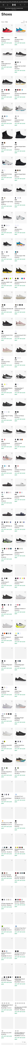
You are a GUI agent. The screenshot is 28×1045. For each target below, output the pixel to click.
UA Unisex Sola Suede (6, 874)
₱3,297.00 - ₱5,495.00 (20, 1009)
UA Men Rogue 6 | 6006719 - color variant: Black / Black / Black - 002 (2, 605)
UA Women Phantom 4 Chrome (6, 953)
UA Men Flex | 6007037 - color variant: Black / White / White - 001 (2, 225)
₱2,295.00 (3, 65)
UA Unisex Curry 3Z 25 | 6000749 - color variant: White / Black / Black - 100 (2, 1031)
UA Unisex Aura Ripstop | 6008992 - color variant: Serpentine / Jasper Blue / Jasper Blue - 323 (22, 873)
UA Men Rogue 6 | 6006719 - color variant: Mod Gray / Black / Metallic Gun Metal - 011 (11, 605)
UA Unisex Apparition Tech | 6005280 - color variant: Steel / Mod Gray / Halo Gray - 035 (4, 899)
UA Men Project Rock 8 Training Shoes (20, 979)
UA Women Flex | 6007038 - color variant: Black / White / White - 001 (15, 198)
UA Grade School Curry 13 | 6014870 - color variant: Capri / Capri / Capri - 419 (22, 278)
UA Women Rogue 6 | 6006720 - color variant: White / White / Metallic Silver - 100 (20, 578)
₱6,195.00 (3, 41)
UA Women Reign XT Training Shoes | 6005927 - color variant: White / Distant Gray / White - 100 (18, 384)
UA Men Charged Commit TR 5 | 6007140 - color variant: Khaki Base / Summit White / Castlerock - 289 (8, 548)
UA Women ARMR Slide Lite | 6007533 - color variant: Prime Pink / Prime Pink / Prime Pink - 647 (8, 492)
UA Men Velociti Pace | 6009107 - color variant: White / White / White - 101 (22, 741)
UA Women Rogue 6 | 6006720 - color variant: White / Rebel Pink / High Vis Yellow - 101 (22, 578)
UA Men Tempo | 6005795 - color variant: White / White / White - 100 (18, 687)
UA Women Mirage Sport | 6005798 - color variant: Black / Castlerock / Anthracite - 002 (2, 661)
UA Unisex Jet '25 (5, 255)
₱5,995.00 (17, 283)
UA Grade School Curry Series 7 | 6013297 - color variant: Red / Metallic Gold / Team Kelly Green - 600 (22, 847)
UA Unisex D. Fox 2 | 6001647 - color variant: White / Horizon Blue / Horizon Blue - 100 (15, 794)
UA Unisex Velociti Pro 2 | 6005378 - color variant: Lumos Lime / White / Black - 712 (6, 768)
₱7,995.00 (17, 257)
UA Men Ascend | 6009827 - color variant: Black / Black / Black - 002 (18, 439)
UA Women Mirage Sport (6, 664)
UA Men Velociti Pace (19, 745)
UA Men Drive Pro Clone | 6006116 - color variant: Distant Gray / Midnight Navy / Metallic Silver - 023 (2, 170)
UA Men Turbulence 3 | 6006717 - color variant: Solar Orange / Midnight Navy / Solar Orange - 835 (4, 633)
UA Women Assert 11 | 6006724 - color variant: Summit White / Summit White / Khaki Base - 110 (20, 548)
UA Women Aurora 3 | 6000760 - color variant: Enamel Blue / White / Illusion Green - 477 (4, 714)
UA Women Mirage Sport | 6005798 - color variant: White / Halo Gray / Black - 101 (4, 661)
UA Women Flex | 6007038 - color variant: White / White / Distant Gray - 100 (18, 198)
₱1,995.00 (17, 497)
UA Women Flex (18, 201)
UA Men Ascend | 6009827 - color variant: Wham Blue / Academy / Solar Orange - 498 (22, 439)
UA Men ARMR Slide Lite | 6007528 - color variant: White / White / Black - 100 (6, 522)
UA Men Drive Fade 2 (19, 120)
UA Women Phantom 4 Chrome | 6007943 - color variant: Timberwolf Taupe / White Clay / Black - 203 (2, 951)
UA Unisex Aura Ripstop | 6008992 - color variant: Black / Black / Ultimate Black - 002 (24, 873)
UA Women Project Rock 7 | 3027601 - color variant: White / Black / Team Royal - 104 (15, 926)
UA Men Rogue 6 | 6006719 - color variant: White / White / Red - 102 (2, 607)
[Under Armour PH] (14, 5)
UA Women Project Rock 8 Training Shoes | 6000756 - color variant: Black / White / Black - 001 (2, 1003)
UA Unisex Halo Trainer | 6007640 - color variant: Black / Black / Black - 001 (15, 899)
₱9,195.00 (3, 148)
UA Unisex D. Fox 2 (19, 796)
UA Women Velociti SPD (6, 745)
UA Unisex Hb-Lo (18, 229)
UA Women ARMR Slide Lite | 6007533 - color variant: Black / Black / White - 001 (2, 492)
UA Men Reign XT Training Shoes (7, 416)
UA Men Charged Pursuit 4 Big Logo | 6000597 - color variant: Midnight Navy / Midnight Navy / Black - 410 (11, 847)
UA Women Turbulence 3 (20, 608)
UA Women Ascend (5, 443)
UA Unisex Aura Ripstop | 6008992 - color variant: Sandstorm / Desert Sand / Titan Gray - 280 (15, 875)
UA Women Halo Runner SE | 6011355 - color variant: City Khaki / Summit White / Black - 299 (2, 305)
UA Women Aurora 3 (5, 717)
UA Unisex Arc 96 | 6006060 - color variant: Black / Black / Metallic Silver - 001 (15, 358)
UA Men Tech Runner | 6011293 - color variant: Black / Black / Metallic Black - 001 (15, 412)
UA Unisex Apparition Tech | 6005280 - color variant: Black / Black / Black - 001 (2, 899)
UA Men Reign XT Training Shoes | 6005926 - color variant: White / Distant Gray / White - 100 (4, 412)
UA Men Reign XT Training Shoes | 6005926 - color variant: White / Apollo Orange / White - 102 (6, 412)
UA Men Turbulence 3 (6, 637)
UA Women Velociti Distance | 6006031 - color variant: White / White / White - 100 (20, 633)
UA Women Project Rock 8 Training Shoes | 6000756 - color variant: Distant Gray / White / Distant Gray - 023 (6, 1003)
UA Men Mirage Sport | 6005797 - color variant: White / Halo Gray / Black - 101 (18, 661)
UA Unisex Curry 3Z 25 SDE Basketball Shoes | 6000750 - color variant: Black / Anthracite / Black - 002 (15, 1003)
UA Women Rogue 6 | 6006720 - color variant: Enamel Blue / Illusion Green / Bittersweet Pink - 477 (24, 578)
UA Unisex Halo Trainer (20, 901)
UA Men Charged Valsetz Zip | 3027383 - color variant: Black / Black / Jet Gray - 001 (15, 142)
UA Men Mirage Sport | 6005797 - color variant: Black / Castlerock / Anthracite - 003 (15, 661)
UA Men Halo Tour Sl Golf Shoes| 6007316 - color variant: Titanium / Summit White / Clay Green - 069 (18, 62)
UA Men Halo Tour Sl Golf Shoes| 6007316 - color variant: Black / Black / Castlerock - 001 (15, 62)
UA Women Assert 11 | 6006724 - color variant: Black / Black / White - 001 (15, 548)
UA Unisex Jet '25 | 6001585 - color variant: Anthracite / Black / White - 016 (2, 252)
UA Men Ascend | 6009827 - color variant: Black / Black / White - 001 (15, 439)
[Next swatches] (12, 278)
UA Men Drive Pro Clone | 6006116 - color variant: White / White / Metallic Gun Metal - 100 (4, 170)
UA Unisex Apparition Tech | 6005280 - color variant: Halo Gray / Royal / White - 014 (11, 899)
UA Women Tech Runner (20, 469)
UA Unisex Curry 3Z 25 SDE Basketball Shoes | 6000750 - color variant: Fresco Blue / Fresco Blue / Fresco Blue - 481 (22, 1003)
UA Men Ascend (18, 443)
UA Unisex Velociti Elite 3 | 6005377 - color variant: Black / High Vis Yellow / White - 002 (15, 768)
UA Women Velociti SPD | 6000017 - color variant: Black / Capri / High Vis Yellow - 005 (4, 741)
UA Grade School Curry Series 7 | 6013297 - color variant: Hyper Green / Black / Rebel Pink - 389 (18, 847)
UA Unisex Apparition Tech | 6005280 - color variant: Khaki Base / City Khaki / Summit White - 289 (8, 899)
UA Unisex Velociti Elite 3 (20, 771)
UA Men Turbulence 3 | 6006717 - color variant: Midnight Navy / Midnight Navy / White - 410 (11, 633)
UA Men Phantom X (5, 93)
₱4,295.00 (17, 203)
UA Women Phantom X (6, 120)
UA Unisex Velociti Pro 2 (6, 771)
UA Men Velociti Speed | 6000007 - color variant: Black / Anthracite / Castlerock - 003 (2, 794)
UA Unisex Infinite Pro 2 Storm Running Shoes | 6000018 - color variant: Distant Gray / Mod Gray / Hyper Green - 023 (18, 1031)
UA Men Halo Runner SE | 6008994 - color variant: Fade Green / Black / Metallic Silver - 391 (18, 305)
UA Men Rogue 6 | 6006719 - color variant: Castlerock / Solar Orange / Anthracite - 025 (4, 605)
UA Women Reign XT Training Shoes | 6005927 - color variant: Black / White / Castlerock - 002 (15, 384)
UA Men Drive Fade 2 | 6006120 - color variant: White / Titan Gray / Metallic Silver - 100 (18, 116)
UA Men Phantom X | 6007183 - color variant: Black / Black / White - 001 (2, 90)
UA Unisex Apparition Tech (7, 903)
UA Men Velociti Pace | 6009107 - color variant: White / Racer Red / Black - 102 (18, 741)
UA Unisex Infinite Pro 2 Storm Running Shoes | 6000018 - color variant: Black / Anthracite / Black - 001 (15, 1031)
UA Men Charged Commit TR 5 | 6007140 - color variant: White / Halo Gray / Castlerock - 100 (2, 550)
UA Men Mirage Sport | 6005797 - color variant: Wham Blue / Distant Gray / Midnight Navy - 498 (20, 661)
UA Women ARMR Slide (20, 496)
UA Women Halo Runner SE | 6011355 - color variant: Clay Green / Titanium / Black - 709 (4, 305)
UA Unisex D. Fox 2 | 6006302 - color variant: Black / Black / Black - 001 (15, 821)
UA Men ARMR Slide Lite (6, 526)
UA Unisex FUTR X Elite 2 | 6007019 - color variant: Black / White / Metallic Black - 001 (15, 951)
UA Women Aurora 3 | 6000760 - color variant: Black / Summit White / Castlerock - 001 (8, 714)
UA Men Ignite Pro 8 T (6, 63)
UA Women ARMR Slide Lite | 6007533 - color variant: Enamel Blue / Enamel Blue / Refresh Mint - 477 (2, 494)
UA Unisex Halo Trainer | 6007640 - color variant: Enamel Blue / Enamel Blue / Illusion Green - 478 (22, 899)
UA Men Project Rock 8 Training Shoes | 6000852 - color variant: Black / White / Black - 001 (15, 977)
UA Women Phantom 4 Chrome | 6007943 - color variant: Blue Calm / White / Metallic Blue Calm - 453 (6, 951)
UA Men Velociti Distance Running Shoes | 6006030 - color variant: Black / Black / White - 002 (2, 384)
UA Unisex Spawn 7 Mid (20, 255)
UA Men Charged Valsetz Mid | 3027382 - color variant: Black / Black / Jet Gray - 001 (15, 170)
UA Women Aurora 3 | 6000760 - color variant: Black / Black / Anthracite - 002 (11, 714)
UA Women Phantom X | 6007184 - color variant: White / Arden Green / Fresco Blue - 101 (6, 116)
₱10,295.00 (3, 175)
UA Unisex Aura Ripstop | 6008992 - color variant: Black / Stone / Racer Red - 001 (15, 873)
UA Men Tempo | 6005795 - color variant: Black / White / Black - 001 (15, 687)
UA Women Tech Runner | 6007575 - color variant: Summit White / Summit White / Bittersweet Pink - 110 (18, 466)
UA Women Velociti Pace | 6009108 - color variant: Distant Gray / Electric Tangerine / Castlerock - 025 (2, 466)
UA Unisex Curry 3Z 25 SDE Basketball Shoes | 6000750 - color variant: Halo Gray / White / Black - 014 (18, 1003)
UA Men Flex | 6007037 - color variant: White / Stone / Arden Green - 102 (8, 225)
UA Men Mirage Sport (19, 664)
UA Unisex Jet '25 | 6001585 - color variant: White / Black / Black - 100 (6, 252)
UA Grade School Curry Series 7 (20, 850)
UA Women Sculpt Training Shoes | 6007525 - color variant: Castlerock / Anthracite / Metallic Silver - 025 (2, 198)
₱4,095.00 (3, 444)
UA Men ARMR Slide (19, 526)
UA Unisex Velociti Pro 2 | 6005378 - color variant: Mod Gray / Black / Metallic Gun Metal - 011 (4, 768)
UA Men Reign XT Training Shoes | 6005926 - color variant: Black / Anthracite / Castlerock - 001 (2, 412)
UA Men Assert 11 (5, 582)
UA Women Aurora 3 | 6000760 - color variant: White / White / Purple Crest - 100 (2, 714)
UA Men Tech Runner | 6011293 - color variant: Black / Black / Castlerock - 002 (18, 412)
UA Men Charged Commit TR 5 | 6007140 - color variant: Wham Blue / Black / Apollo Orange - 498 (11, 548)
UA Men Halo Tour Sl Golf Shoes (20, 66)
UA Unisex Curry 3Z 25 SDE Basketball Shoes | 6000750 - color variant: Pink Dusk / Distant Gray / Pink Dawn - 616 (24, 1003)
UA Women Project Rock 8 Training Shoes (7, 1005)
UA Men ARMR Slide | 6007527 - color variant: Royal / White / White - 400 (24, 522)
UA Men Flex (4, 229)
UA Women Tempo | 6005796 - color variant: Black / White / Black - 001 (2, 687)
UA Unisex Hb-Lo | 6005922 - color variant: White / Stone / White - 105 (18, 225)
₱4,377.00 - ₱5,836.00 (6, 876)
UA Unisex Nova (4, 979)
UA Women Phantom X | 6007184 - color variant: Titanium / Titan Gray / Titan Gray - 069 (2, 116)
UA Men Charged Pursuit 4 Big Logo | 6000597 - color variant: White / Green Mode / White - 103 (8, 847)
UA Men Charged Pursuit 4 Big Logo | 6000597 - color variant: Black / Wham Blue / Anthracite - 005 (6, 847)
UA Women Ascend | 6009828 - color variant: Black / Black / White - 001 (2, 439)
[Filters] (26, 22)
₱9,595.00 (3, 310)
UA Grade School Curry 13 (20, 282)
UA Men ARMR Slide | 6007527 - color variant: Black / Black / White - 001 (18, 522)
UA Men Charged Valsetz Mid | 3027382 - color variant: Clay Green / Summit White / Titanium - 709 (20, 170)
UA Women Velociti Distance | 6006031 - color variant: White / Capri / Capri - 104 (18, 633)
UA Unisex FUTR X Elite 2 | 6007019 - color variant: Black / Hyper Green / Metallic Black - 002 (18, 951)
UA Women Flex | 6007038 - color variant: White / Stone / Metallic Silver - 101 (20, 198)
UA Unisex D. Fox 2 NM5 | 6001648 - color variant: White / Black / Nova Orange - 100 (2, 821)
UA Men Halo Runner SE (20, 308)
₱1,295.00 (3, 501)
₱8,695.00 (3, 471)
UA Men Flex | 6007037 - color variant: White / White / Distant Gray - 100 (6, 225)
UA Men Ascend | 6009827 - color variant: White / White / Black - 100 (20, 439)
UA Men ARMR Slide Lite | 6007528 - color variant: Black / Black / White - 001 (2, 522)
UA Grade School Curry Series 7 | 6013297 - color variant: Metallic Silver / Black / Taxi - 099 (15, 847)
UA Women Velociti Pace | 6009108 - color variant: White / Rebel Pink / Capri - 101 (4, 466)
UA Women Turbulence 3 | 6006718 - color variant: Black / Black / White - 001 (20, 605)
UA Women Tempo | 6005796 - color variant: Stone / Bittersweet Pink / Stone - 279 (4, 687)
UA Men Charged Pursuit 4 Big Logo (7, 850)
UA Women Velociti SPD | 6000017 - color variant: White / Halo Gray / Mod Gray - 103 (2, 741)
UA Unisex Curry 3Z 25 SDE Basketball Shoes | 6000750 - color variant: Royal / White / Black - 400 (20, 1003)
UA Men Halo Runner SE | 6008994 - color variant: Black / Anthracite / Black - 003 (20, 305)
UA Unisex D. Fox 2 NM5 (6, 822)
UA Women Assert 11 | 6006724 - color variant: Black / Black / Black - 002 (18, 548)
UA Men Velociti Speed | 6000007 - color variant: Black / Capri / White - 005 (8, 794)
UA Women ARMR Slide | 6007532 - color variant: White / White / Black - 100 (15, 492)
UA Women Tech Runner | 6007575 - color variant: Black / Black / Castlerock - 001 (15, 466)
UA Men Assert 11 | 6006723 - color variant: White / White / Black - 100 (4, 578)
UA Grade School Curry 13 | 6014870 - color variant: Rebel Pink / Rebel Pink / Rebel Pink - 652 (24, 278)
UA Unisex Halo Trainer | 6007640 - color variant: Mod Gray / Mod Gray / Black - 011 (18, 899)
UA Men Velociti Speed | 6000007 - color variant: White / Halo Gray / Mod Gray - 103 (4, 794)
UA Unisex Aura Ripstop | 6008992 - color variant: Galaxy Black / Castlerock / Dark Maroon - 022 (18, 873)
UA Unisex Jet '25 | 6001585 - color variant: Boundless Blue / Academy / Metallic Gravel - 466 (4, 252)
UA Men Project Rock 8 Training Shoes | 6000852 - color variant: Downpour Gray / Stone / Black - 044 (18, 977)
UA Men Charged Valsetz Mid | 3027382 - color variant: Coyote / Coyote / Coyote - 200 (18, 170)
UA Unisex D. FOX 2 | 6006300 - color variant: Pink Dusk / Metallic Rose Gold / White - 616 (2, 358)
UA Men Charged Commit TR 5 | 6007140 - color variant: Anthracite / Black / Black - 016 (4, 548)
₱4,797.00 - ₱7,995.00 (6, 905)
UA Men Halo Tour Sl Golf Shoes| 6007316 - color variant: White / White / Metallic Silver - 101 (20, 62)
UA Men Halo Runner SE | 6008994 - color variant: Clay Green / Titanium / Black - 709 (22, 305)
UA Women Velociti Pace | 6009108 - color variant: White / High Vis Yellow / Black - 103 (8, 466)
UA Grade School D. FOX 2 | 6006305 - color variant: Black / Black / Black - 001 (2, 331)
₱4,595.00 (17, 583)
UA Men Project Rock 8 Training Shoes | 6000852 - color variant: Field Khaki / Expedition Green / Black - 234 (20, 977)
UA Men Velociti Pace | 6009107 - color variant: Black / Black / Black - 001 (15, 741)
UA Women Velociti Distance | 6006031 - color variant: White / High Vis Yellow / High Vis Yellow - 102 (15, 633)
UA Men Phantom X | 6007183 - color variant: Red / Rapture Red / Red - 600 (6, 90)
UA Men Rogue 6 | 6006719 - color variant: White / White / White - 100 (6, 605)
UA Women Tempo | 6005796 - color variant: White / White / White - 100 (6, 687)
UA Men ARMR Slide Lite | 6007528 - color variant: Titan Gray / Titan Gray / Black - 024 (4, 522)
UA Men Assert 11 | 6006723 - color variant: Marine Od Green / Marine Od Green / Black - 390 (6, 578)
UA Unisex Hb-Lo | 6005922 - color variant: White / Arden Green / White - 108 (15, 225)
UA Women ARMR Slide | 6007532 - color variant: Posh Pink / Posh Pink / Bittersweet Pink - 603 (20, 492)
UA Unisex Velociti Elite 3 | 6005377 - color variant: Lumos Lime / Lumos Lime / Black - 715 (18, 768)
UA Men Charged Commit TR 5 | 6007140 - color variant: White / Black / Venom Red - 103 (6, 548)
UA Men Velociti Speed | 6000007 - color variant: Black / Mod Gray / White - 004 (6, 794)
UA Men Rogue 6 (5, 610)
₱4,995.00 (3, 257)
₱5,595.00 (3, 336)
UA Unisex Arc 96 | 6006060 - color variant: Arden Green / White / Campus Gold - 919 (20, 358)
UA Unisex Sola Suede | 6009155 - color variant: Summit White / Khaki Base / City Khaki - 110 (6, 873)
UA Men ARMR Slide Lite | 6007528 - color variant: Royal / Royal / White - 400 (11, 522)
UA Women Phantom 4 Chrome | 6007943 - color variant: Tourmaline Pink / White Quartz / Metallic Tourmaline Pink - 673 (4, 951)
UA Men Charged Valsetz (6, 146)
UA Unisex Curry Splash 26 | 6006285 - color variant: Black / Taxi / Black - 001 (15, 90)
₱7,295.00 (17, 230)
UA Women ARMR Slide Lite (6, 499)
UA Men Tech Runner (19, 415)
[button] (20, 4)
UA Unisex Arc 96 (18, 361)
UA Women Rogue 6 (19, 582)
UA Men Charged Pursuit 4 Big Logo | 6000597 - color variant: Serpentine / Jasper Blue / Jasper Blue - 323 (4, 847)
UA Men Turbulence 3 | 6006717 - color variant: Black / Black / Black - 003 (6, 633)
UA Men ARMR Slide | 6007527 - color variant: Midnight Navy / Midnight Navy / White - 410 (15, 522)
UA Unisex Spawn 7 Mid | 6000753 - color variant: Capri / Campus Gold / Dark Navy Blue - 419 (15, 252)
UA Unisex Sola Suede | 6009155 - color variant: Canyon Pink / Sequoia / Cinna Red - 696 (4, 873)
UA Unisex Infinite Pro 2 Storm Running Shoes (20, 1033)
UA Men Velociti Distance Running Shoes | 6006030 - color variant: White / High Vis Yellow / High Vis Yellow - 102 (4, 384)
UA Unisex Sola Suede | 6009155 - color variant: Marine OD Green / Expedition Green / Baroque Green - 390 (2, 873)
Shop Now (14, 9)
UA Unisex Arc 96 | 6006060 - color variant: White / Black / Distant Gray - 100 (18, 358)
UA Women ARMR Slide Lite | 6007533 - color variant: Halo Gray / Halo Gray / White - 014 (4, 492)
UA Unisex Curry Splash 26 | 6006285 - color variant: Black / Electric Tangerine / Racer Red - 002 (18, 90)
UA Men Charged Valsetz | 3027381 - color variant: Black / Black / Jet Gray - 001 (2, 142)
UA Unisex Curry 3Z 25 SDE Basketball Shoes (21, 1008)
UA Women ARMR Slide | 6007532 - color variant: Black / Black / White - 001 (18, 492)
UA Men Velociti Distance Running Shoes (6, 389)
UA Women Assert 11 (19, 552)
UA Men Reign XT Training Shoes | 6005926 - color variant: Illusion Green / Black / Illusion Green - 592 (8, 412)
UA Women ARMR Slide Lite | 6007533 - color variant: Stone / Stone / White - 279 (11, 492)
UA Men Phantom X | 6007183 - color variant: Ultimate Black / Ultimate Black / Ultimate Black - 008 (8, 90)
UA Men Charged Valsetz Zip (20, 147)
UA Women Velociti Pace (6, 469)
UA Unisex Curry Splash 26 (20, 93)
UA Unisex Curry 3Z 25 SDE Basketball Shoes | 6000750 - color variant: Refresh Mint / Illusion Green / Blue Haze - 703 (15, 1005)
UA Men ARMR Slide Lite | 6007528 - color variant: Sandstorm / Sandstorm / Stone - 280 (8, 522)
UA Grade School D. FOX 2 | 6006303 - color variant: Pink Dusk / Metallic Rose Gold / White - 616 (15, 331)
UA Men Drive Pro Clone (6, 174)
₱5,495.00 (3, 1034)
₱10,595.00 (3, 773)
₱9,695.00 (17, 149)
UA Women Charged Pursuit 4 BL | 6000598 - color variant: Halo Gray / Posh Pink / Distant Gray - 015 (15, 714)
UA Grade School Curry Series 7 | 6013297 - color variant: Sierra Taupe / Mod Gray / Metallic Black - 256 (20, 847)
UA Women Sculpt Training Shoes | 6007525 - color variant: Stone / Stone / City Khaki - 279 (4, 198)
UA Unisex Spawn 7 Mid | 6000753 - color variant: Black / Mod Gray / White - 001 (18, 252)
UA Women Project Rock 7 (20, 928)
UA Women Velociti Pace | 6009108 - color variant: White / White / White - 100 (6, 466)
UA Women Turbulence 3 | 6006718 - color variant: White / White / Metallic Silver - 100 (15, 605)
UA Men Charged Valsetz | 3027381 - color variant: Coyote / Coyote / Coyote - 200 (4, 142)
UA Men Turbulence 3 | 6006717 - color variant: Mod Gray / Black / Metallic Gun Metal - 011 (8, 633)
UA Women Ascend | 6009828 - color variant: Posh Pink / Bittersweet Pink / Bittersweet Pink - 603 (4, 439)
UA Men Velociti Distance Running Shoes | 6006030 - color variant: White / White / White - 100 (6, 384)
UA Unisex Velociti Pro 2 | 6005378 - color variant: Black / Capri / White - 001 (2, 768)
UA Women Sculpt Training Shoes (7, 202)
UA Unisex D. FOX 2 (5, 39)
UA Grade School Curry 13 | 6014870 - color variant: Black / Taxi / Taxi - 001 (15, 278)
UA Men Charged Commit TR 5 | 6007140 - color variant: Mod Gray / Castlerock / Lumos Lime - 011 (2, 548)
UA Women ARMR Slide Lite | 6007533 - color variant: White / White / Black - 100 (6, 492)
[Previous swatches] (2, 278)
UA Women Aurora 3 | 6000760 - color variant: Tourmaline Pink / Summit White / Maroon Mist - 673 (6, 714)
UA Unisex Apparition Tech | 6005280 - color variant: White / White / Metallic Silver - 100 (6, 899)
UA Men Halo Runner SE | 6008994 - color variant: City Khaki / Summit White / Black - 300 (15, 305)
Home (2, 21)
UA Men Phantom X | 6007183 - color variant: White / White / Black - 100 (4, 90)
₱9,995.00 (17, 68)
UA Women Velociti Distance (19, 638)
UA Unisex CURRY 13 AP (6, 282)
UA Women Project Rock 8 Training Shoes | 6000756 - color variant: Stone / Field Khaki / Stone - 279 (8, 1003)
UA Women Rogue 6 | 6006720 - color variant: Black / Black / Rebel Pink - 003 (18, 578)
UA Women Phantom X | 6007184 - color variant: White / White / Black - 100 (4, 116)
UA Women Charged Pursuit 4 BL (19, 718)
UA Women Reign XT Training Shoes (19, 389)
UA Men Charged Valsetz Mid (20, 175)
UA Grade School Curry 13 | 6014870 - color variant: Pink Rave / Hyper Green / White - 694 (20, 278)
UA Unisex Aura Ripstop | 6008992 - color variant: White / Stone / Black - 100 (20, 873)
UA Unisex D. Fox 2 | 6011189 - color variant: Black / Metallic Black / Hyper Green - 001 (2, 926)
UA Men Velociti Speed (6, 798)
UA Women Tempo (5, 691)
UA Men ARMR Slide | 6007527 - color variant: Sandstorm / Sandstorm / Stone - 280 (22, 522)
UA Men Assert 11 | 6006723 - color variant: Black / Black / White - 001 (2, 578)
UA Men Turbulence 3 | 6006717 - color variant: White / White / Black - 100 (2, 633)
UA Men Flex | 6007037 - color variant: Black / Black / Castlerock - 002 (4, 225)
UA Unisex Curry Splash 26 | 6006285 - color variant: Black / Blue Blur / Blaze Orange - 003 (20, 90)
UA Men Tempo (18, 691)
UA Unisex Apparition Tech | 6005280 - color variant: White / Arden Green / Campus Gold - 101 (2, 901)
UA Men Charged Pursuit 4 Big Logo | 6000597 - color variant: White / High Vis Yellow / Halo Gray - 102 (2, 847)
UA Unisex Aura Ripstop (20, 877)
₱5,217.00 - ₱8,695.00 (20, 903)
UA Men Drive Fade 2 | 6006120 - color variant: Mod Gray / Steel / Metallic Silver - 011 (15, 116)
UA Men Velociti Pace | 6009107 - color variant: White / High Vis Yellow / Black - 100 (20, 741)
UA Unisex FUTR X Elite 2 (20, 953)
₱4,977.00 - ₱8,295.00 (20, 878)
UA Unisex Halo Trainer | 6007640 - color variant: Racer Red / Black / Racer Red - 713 (20, 899)
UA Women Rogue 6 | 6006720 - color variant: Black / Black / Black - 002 (15, 578)
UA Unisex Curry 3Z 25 (6, 1032)
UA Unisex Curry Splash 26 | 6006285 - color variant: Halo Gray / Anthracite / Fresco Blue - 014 (22, 90)
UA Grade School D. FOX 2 (7, 335)
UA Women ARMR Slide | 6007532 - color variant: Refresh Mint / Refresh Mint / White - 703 (22, 492)
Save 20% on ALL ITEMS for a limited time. (14, 1)
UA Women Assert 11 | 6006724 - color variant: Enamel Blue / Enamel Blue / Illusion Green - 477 (22, 548)
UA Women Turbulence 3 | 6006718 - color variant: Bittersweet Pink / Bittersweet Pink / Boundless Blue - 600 (18, 605)
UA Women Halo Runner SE (7, 308)
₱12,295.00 (17, 773)
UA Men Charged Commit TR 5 (6, 555)
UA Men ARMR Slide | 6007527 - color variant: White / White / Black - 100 (20, 522)
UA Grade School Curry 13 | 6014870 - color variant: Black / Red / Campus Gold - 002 (18, 278)
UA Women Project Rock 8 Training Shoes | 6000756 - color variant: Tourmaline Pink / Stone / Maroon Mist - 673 (4, 1003)
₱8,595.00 (17, 121)
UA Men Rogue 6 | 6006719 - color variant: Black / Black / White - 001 (8, 605)
